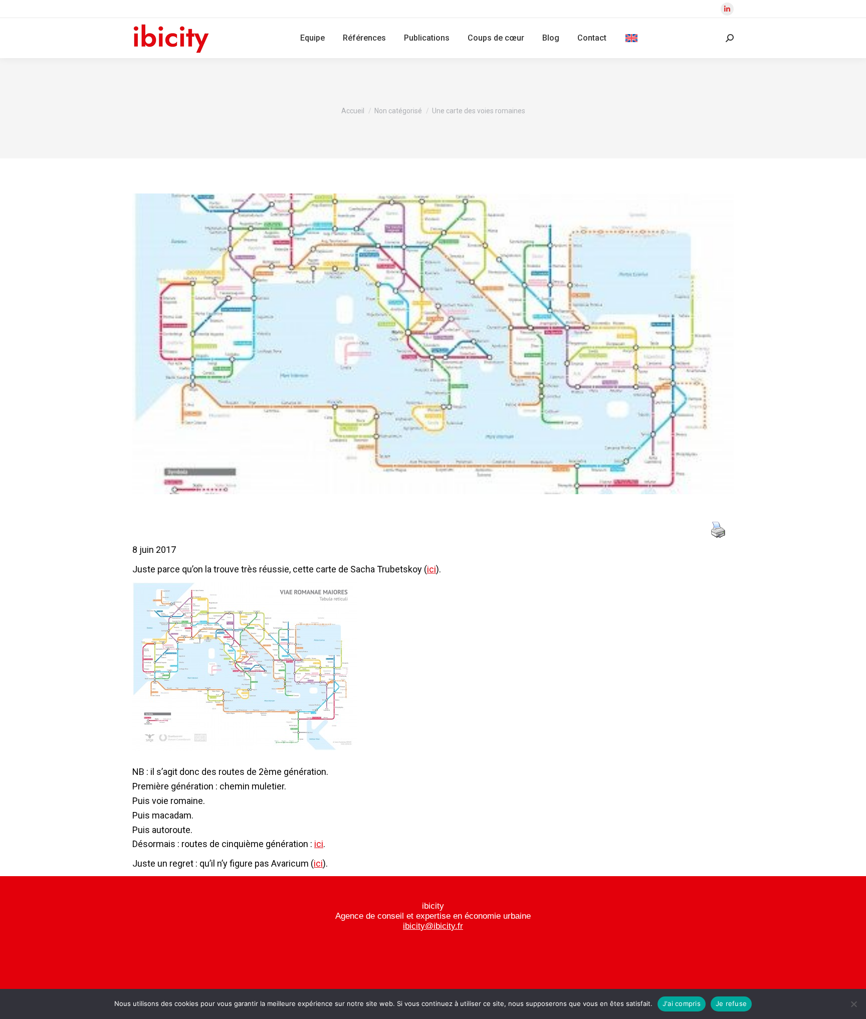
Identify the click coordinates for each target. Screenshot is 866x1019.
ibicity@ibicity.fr (433, 926)
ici (431, 569)
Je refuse (731, 1003)
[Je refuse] (853, 1004)
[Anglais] (631, 38)
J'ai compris (682, 1003)
